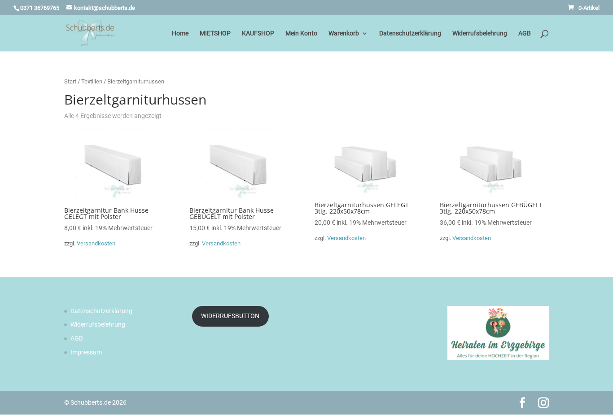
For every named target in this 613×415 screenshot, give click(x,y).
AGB (524, 33)
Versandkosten (96, 243)
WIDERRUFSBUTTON (230, 315)
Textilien (91, 81)
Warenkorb (343, 33)
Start (70, 81)
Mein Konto (301, 33)
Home (180, 33)
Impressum (86, 352)
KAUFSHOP (258, 33)
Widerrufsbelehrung (479, 33)
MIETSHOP (215, 33)
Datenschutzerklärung (410, 33)
